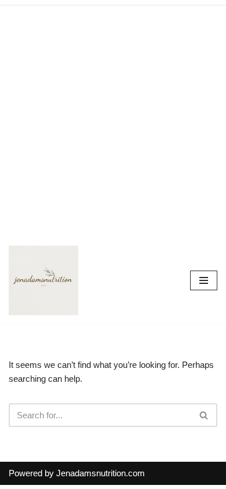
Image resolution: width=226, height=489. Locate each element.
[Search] (204, 415)
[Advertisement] (113, 119)
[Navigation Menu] (203, 280)
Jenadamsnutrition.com (100, 473)
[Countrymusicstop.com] (43, 280)
